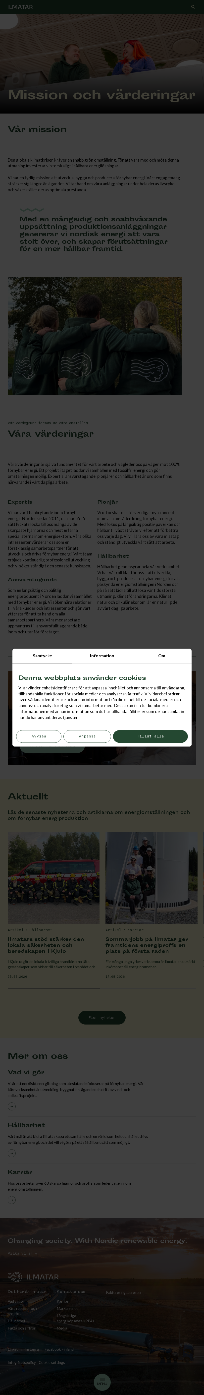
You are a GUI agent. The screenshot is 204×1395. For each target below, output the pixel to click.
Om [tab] (161, 655)
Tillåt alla (150, 736)
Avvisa (39, 736)
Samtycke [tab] (42, 655)
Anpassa (87, 736)
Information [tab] (102, 655)
